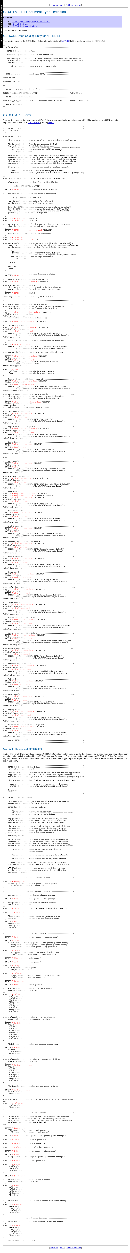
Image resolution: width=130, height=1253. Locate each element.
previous (54, 5)
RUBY (51, 123)
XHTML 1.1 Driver (20, 24)
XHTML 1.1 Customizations (24, 26)
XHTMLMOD (34, 123)
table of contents (74, 5)
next (62, 5)
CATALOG (65, 41)
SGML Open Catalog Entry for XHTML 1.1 (31, 22)
